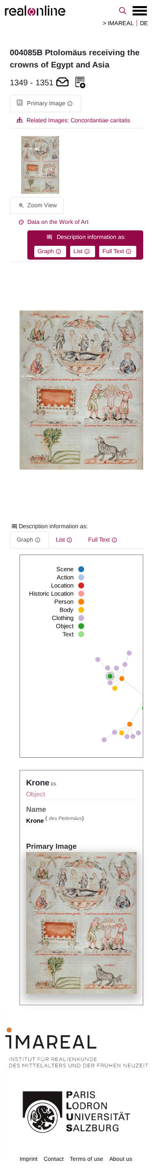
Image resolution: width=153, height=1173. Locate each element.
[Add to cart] (62, 83)
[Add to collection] (80, 83)
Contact (54, 1159)
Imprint (29, 1159)
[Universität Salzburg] (76, 1111)
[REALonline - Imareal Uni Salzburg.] (76, 10)
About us (120, 1159)
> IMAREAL (118, 23)
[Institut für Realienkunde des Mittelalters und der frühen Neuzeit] (76, 1047)
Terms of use (86, 1159)
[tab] (45, 103)
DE (144, 23)
